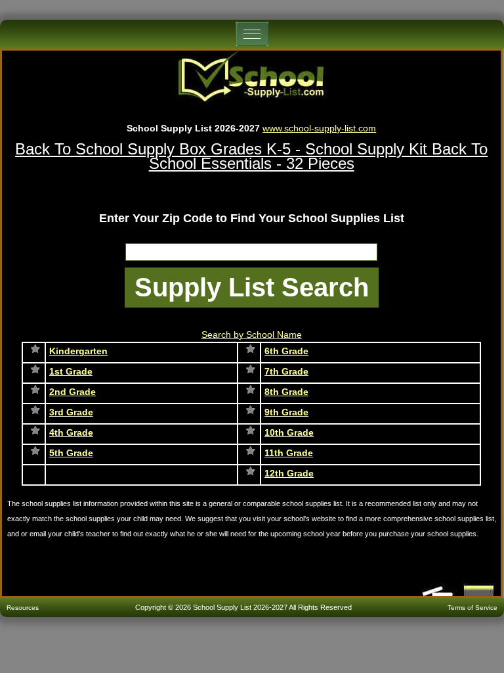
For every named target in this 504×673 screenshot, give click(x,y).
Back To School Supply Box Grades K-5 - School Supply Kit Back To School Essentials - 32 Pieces (251, 156)
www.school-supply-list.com (319, 128)
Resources (23, 607)
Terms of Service (472, 607)
